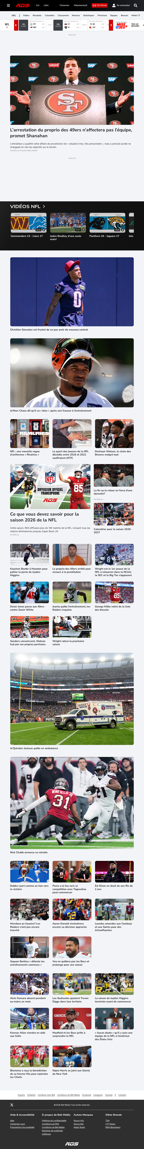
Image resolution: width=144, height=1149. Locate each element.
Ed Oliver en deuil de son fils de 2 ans (114, 887)
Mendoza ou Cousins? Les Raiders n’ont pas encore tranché (25, 927)
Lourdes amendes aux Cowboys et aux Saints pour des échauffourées (113, 927)
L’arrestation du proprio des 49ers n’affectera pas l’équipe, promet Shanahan (71, 133)
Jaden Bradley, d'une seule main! (65, 238)
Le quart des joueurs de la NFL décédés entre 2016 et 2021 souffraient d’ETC (70, 455)
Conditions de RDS (50, 1124)
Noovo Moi (79, 1124)
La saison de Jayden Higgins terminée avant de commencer (113, 1000)
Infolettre (31, 1095)
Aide (12, 1120)
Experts (21, 1095)
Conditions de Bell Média (68, 1095)
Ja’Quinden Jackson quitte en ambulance (34, 748)
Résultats (37, 15)
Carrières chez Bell (46, 1095)
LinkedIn (122, 1095)
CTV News (110, 1124)
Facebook (86, 1095)
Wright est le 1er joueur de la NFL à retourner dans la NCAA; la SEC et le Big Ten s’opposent (113, 572)
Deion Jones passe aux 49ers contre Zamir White (27, 608)
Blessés (124, 15)
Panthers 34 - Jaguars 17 (104, 236)
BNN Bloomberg (112, 1127)
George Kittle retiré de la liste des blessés (112, 608)
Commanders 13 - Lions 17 (27, 236)
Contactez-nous (17, 1124)
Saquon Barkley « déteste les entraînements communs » (27, 963)
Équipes (114, 15)
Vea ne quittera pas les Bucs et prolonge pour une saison (70, 963)
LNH (46, 5)
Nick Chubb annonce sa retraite (29, 852)
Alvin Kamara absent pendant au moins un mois (28, 1000)
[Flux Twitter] (12, 1104)
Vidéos (26, 15)
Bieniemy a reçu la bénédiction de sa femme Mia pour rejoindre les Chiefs (29, 1074)
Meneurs (76, 15)
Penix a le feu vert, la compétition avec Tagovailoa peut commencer (69, 889)
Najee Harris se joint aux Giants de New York (71, 1072)
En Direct (102, 5)
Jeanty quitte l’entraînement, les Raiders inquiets (71, 608)
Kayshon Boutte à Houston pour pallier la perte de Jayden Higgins (29, 572)
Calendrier (49, 15)
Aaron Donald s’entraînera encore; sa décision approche (69, 925)
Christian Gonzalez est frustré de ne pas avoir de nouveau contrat (49, 329)
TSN (107, 1120)
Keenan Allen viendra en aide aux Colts (27, 1034)
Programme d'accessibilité (22, 1127)
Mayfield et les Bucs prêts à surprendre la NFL (68, 1034)
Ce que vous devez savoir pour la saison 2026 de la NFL (44, 517)
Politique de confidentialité (54, 1120)
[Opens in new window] (114, 514)
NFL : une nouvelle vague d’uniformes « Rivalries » (25, 453)
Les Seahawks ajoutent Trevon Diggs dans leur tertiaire (70, 1000)
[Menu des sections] (8, 5)
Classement (63, 15)
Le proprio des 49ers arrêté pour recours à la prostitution (71, 570)
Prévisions (102, 15)
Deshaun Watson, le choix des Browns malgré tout (113, 453)
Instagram (98, 1095)
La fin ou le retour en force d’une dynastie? (113, 492)
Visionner (64, 5)
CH (37, 5)
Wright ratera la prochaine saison (68, 643)
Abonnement (80, 5)
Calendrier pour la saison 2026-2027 (113, 530)
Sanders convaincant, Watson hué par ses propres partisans (28, 643)
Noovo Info (79, 1120)
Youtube (108, 1095)
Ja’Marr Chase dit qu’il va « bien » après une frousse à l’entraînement (50, 410)
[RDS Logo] (23, 5)
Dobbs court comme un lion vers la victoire (29, 887)
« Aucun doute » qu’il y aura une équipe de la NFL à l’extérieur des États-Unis (113, 1036)
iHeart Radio (79, 1127)
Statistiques (88, 15)
